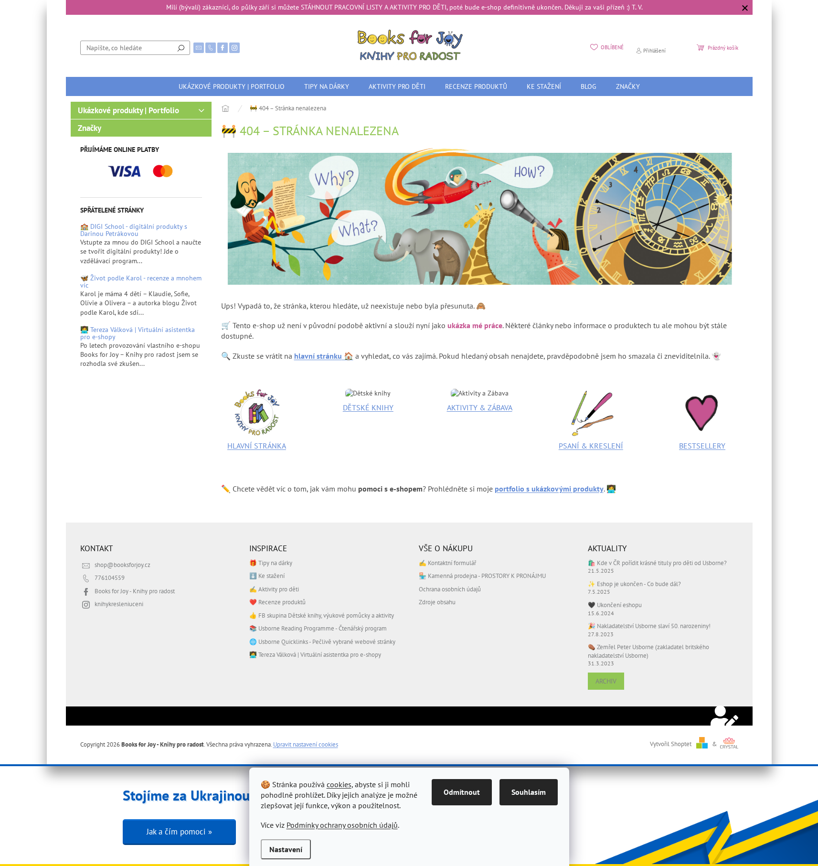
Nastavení (285, 849)
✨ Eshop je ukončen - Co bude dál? (634, 584)
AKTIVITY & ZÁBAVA (479, 407)
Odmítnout (462, 792)
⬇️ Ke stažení (267, 575)
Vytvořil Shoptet (670, 744)
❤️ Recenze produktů (277, 602)
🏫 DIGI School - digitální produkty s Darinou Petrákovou (133, 230)
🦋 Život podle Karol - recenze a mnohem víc (141, 282)
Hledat (181, 48)
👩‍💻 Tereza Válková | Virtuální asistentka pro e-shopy (137, 333)
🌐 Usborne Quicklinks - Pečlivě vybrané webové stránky (322, 641)
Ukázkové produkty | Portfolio (128, 110)
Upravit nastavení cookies (305, 744)
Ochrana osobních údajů (450, 589)
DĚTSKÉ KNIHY (368, 407)
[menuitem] (231, 86)
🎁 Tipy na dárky (270, 563)
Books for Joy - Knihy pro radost (135, 591)
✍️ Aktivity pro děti (274, 589)
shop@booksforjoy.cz (122, 564)
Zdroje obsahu (437, 602)
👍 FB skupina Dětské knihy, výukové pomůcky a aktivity (321, 615)
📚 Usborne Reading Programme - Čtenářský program (318, 628)
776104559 (110, 577)
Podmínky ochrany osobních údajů (342, 825)
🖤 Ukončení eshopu (615, 605)
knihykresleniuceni (119, 604)
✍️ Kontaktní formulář (447, 563)
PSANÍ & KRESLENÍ (591, 445)
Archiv (605, 681)
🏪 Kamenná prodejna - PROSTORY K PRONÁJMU (482, 575)
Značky (89, 128)
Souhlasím (528, 792)
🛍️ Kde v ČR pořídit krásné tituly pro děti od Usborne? (657, 563)
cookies (339, 784)
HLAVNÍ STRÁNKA (256, 445)
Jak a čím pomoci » (179, 831)
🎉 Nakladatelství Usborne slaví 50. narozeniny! (649, 626)
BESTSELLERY (702, 445)
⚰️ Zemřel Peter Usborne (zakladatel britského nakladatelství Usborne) (648, 651)
